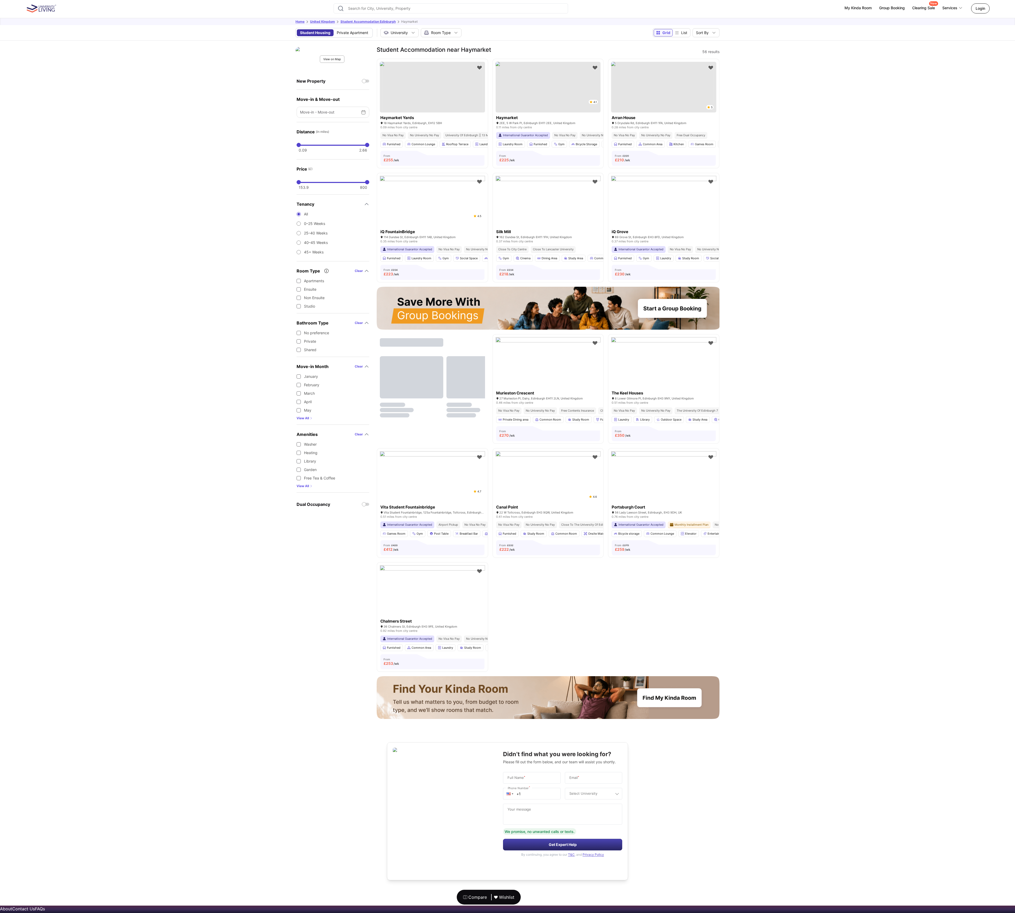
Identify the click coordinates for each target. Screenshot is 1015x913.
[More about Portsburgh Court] (663, 486)
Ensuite (310, 289)
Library (310, 461)
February (311, 385)
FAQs (40, 908)
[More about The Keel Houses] (663, 372)
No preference (316, 333)
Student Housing (315, 32)
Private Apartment (352, 32)
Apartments (314, 281)
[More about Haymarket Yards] (432, 87)
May (307, 410)
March (309, 393)
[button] (509, 793)
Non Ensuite (314, 297)
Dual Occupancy (313, 504)
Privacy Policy (593, 854)
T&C (571, 854)
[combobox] (451, 8)
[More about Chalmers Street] (432, 600)
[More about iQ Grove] (663, 211)
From (391, 158)
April (308, 401)
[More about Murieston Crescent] (548, 372)
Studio (309, 306)
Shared (310, 349)
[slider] (299, 145)
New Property (311, 81)
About (6, 908)
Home (300, 21)
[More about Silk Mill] (548, 211)
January (311, 376)
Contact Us (23, 908)
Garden (310, 469)
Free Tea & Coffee (319, 478)
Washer (310, 444)
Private (310, 341)
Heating (310, 452)
